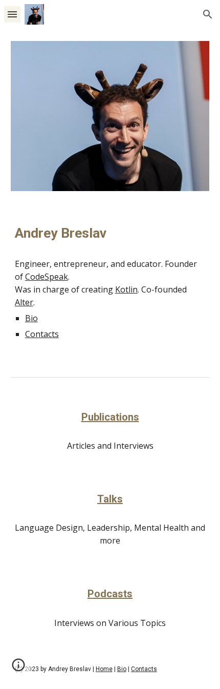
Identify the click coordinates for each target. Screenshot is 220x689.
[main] (110, 233)
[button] (12, 14)
